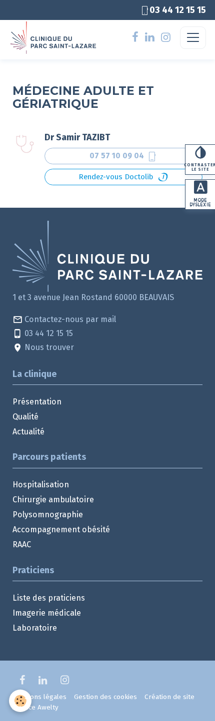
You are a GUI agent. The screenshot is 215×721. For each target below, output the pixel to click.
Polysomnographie (47, 514)
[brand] (55, 37)
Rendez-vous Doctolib (115, 176)
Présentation (37, 401)
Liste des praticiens (48, 598)
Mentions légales (39, 697)
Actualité (28, 431)
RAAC (21, 544)
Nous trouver (48, 347)
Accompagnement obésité (61, 529)
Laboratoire (34, 628)
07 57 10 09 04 (124, 156)
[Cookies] (20, 701)
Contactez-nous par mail (69, 319)
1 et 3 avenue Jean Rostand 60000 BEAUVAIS (93, 297)
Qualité (25, 416)
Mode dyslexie (200, 202)
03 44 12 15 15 (47, 333)
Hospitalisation (40, 484)
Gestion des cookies (105, 697)
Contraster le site (200, 167)
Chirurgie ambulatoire (53, 499)
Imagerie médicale (46, 613)
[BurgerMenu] (193, 37)
